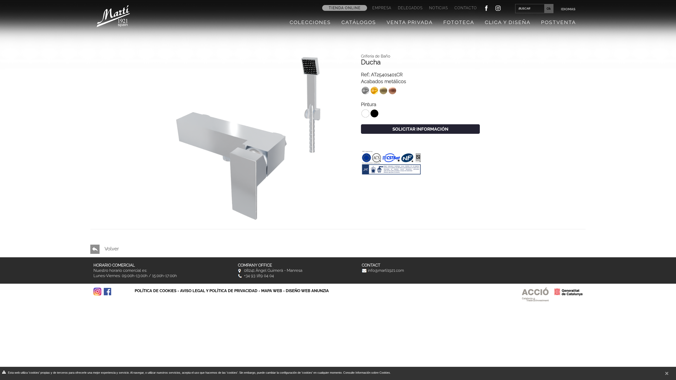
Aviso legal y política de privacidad (218, 290)
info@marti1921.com (385, 270)
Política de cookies (155, 290)
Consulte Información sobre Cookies (366, 372)
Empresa (381, 8)
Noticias (438, 8)
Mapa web (271, 290)
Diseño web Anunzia (307, 290)
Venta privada (410, 22)
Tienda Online (344, 8)
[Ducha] (255, 138)
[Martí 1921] (113, 15)
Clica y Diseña (508, 22)
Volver (111, 248)
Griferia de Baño (375, 56)
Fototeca (458, 22)
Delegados (410, 8)
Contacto (465, 8)
